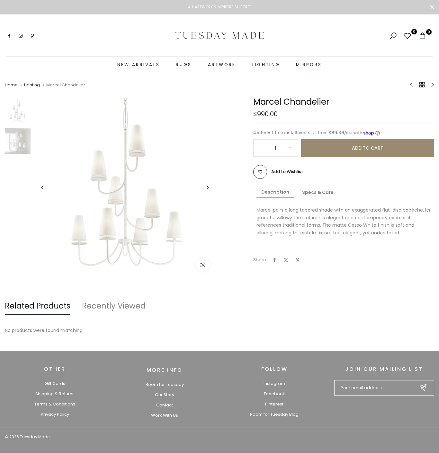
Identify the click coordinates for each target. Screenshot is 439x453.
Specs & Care (318, 192)
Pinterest (274, 404)
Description (275, 192)
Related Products (37, 306)
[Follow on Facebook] (9, 35)
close (7, 6)
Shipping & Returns (55, 394)
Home (11, 85)
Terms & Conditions (54, 404)
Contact (164, 405)
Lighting (32, 85)
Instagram (274, 383)
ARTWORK (222, 65)
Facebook (274, 394)
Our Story (164, 395)
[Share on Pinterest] (297, 260)
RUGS (184, 65)
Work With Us (164, 415)
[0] (407, 36)
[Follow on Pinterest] (32, 35)
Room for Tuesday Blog (274, 414)
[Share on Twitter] (286, 260)
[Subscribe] (423, 387)
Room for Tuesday (165, 384)
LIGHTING (266, 65)
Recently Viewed (114, 306)
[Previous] (47, 187)
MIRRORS (309, 65)
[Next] (202, 187)
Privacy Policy (55, 414)
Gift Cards (55, 383)
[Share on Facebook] (274, 260)
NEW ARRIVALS (138, 65)
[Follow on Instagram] (20, 35)
